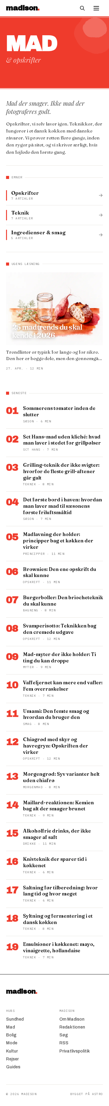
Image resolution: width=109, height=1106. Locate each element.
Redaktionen (72, 1027)
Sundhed (15, 1019)
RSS (63, 1043)
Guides (13, 1067)
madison (21, 991)
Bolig (11, 1035)
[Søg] (82, 8)
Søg (63, 1035)
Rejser (12, 1059)
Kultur (12, 1051)
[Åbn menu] (96, 8)
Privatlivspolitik (74, 1051)
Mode (11, 1043)
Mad (10, 1027)
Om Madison (71, 1019)
